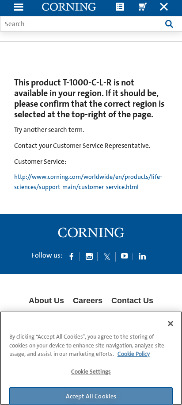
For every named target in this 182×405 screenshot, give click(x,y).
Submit (169, 24)
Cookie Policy (134, 354)
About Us (46, 300)
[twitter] (107, 255)
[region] (91, 358)
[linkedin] (142, 255)
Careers (87, 300)
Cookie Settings (91, 371)
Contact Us (132, 300)
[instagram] (89, 255)
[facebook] (71, 255)
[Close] (170, 323)
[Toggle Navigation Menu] (18, 7)
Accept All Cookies (91, 396)
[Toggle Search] (164, 8)
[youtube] (124, 255)
